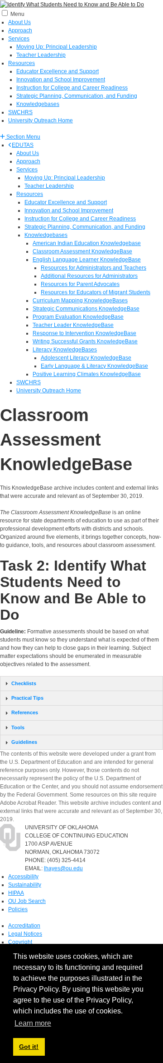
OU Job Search (27, 901)
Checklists (23, 683)
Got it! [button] (28, 1046)
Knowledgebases (37, 104)
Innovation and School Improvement (60, 79)
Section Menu (22, 137)
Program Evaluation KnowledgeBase (78, 317)
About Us (19, 22)
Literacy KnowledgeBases (65, 349)
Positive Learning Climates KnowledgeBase (87, 374)
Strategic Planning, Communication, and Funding (76, 96)
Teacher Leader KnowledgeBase (73, 325)
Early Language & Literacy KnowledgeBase (94, 366)
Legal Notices (25, 934)
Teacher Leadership (41, 55)
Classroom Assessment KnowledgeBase (82, 251)
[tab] (81, 683)
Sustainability (24, 885)
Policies (18, 909)
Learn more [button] (32, 1023)
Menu (17, 14)
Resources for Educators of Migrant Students (95, 292)
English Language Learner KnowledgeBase (87, 259)
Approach (20, 30)
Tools (17, 727)
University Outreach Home (40, 120)
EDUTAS (23, 145)
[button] (20, 137)
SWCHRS (20, 112)
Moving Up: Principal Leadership (56, 47)
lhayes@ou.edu (63, 868)
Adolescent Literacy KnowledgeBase (86, 358)
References (24, 712)
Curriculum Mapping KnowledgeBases (80, 300)
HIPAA (16, 893)
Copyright (20, 942)
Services (18, 38)
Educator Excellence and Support (57, 71)
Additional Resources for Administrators (89, 276)
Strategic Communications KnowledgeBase (86, 309)
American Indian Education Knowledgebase (87, 243)
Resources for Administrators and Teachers (93, 268)
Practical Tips (27, 698)
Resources (21, 63)
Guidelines (24, 742)
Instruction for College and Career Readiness (72, 88)
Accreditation (24, 926)
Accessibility (23, 876)
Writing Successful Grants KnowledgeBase (85, 341)
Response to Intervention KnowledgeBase (84, 333)
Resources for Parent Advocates (80, 284)
